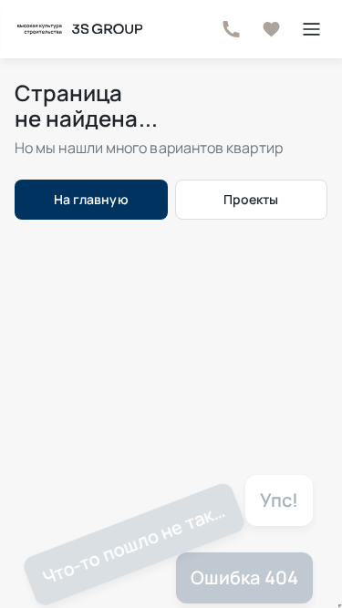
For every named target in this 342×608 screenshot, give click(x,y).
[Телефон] (230, 29)
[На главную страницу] (78, 29)
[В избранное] (270, 29)
